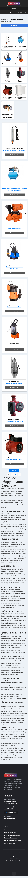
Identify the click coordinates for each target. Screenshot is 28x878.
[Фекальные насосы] (20, 57)
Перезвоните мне (12, 812)
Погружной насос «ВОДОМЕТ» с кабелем (14, 150)
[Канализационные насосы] (20, 90)
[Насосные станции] (20, 39)
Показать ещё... (14, 470)
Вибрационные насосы (7, 80)
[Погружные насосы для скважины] (8, 39)
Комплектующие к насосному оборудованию (7, 116)
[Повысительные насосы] (8, 90)
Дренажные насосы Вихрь (14, 306)
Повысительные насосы (7, 98)
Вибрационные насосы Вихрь (14, 383)
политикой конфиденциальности (14, 856)
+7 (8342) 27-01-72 (21, 12)
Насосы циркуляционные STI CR (14, 421)
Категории (14, 25)
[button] (10, 12)
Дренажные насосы (7, 64)
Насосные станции (20, 46)
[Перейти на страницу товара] (14, 135)
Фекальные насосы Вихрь (14, 345)
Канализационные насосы (20, 98)
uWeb (14, 864)
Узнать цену (15, 154)
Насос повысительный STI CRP (14, 459)
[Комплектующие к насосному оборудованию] (8, 108)
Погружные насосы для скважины (7, 47)
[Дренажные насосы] (8, 57)
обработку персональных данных (14, 860)
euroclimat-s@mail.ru (9, 818)
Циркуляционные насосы (20, 80)
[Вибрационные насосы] (8, 73)
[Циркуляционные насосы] (20, 73)
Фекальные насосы (20, 64)
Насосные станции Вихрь (14, 228)
